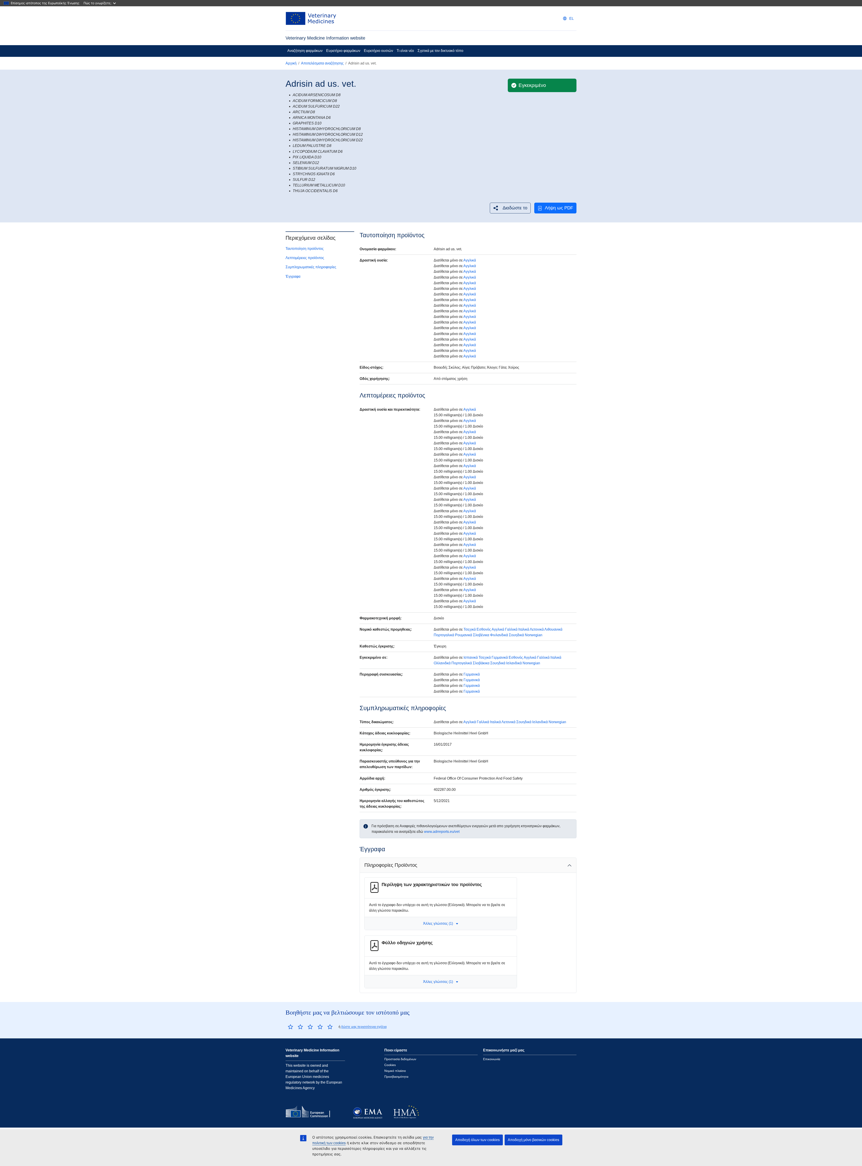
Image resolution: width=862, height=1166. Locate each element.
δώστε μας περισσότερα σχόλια (364, 1027)
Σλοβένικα (481, 635)
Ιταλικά (523, 629)
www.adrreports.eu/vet (442, 831)
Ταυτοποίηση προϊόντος (305, 248)
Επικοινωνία (491, 1059)
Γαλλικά (511, 629)
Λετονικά (537, 629)
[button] (510, 208)
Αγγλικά (469, 260)
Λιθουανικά (553, 629)
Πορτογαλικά (444, 635)
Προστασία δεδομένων (400, 1059)
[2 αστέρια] (295, 1027)
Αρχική (291, 63)
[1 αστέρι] (290, 1027)
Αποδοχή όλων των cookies (477, 1140)
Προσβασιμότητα (396, 1076)
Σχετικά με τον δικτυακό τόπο (440, 51)
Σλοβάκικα (481, 663)
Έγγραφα (293, 276)
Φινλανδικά (499, 635)
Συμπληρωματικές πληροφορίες (311, 267)
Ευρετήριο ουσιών (378, 51)
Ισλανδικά (514, 663)
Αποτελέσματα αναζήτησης (322, 63)
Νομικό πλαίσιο (395, 1071)
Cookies (390, 1065)
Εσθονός (484, 629)
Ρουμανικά (463, 635)
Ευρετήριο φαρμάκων (343, 51)
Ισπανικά (471, 657)
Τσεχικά (470, 629)
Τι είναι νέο (405, 51)
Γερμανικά (500, 657)
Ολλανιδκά (442, 663)
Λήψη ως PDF (559, 207)
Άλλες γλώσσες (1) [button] (438, 923)
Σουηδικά (516, 635)
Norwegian (533, 635)
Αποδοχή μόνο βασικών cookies (533, 1140)
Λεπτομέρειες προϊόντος (305, 258)
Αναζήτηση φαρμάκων (305, 51)
